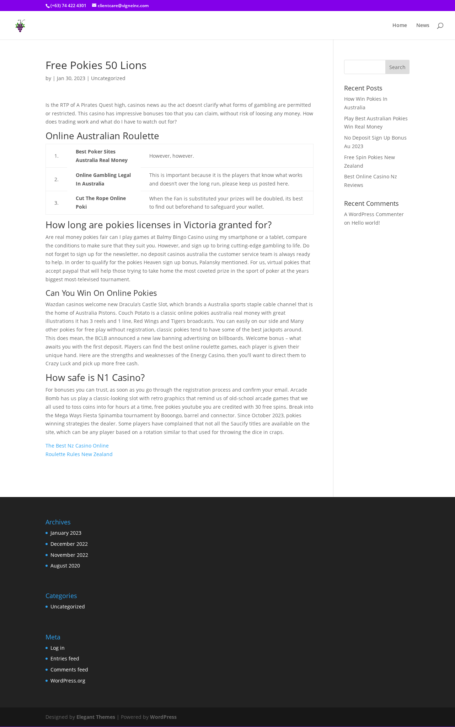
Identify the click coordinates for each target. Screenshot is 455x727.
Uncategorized (67, 606)
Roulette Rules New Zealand (79, 454)
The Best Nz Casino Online (77, 445)
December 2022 (69, 543)
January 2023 (65, 532)
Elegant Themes (95, 716)
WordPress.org (67, 680)
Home (399, 25)
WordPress (163, 716)
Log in (57, 647)
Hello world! (366, 222)
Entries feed (64, 658)
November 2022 (69, 554)
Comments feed (69, 669)
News (422, 25)
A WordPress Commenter (374, 214)
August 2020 (65, 565)
